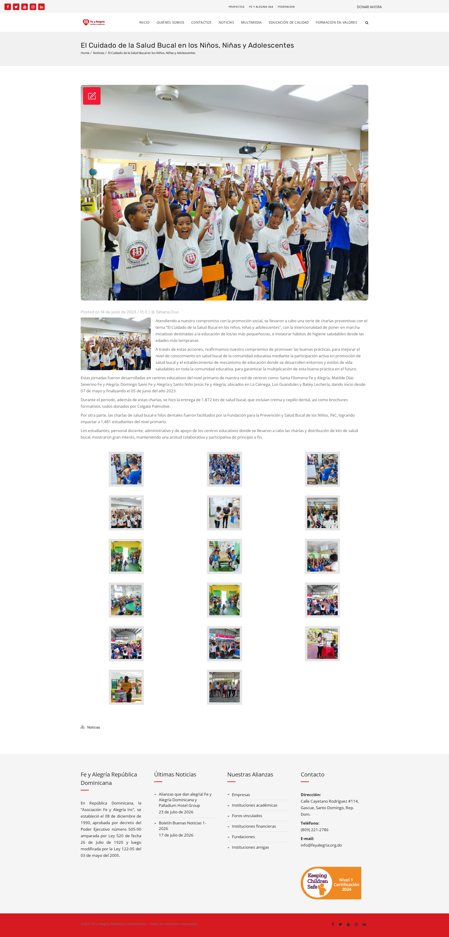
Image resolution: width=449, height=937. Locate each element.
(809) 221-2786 (315, 829)
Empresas (241, 794)
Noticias (98, 53)
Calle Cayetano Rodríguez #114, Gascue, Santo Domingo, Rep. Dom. (330, 807)
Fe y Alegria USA (261, 6)
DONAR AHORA (369, 6)
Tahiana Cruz (167, 312)
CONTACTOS (201, 22)
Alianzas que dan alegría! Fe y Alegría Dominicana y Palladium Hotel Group (185, 799)
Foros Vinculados (247, 815)
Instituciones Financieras (254, 826)
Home (85, 53)
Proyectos (237, 6)
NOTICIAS (226, 22)
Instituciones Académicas (254, 805)
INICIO (144, 22)
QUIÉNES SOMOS (171, 22)
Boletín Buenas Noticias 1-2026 (182, 825)
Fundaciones (243, 836)
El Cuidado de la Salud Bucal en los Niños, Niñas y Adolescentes (151, 53)
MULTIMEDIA (251, 22)
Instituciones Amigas (250, 847)
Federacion (286, 6)
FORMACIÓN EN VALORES (336, 22)
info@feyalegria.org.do (321, 845)
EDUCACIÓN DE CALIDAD (289, 22)
